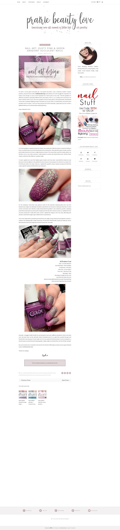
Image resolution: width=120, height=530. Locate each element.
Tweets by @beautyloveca (84, 186)
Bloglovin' (94, 161)
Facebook (95, 155)
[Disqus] (45, 433)
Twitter (88, 155)
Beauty (39, 2)
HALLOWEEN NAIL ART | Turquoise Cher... (32, 402)
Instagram (81, 155)
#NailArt (35, 373)
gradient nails (52, 373)
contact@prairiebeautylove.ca (89, 76)
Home (18, 2)
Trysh (41, 53)
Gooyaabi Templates (70, 528)
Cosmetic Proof (34, 345)
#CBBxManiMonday (45, 44)
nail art (35, 375)
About (24, 2)
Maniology (29, 375)
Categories (31, 2)
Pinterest (81, 161)
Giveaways (46, 2)
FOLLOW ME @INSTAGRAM (61, 519)
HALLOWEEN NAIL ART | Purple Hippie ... (22, 402)
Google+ (88, 161)
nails (38, 375)
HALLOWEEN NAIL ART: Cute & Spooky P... (42, 402)
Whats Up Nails (67, 341)
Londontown (22, 375)
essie (46, 373)
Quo (42, 375)
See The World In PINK (46, 345)
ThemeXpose (56, 528)
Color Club (41, 373)
